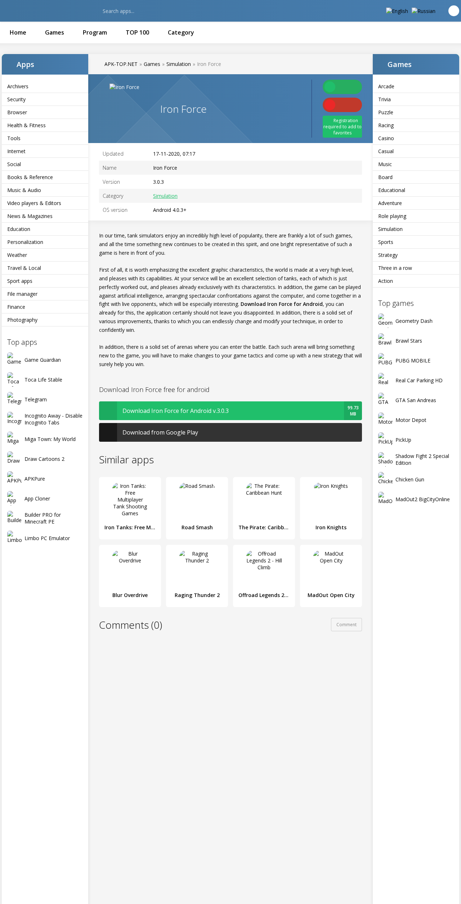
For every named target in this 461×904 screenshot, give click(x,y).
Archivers (17, 86)
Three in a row (395, 267)
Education (18, 229)
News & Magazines (30, 216)
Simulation (390, 229)
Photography (22, 319)
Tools (14, 138)
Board (385, 177)
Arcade (386, 86)
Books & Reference (30, 177)
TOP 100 (137, 32)
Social (14, 164)
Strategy (388, 254)
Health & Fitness (26, 125)
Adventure (390, 203)
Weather (17, 254)
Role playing (392, 216)
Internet (16, 151)
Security (16, 99)
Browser (17, 112)
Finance (16, 306)
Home (18, 32)
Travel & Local (24, 267)
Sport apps (19, 280)
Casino (386, 138)
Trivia (384, 99)
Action (385, 280)
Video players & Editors (34, 203)
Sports (385, 242)
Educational (391, 190)
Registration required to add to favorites (342, 126)
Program (95, 32)
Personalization (25, 242)
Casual (386, 151)
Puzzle (385, 112)
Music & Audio (24, 190)
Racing (386, 125)
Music (385, 164)
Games (54, 32)
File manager (22, 293)
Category (181, 32)
